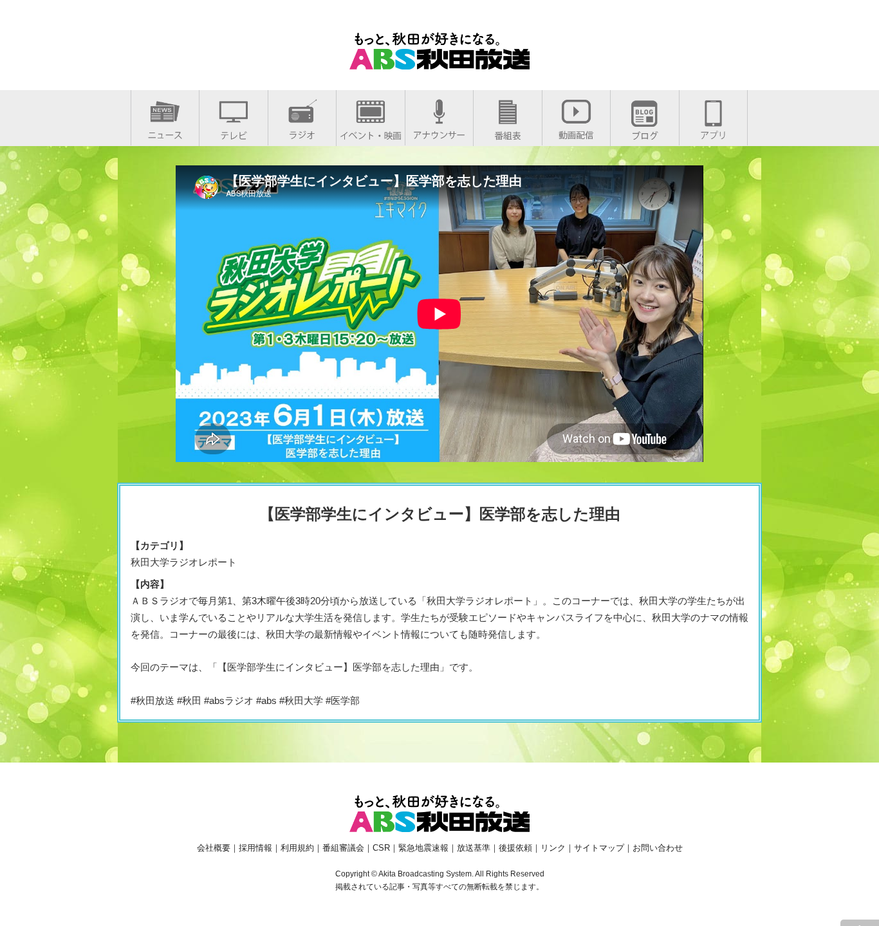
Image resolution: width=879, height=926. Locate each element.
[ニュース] (165, 132)
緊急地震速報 (423, 848)
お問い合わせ (658, 848)
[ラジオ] (302, 132)
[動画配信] (576, 132)
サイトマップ (599, 848)
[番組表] (508, 132)
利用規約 (297, 848)
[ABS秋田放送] (439, 61)
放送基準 (473, 848)
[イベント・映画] (371, 132)
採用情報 (255, 848)
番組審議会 (343, 848)
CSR (381, 848)
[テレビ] (233, 132)
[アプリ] (713, 132)
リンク (553, 848)
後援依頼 (515, 848)
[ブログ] (645, 132)
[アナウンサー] (439, 132)
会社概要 (213, 848)
